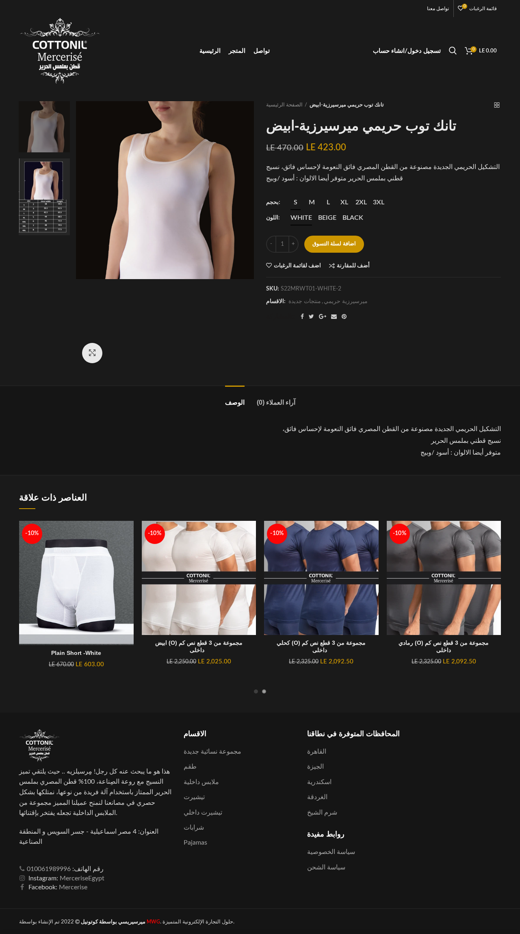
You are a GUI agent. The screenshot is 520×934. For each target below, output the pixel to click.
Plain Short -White (76, 653)
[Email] (334, 316)
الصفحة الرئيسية (284, 105)
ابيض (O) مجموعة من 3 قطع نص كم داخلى (199, 646)
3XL (378, 202)
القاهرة (316, 751)
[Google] (322, 316)
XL (344, 202)
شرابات (194, 827)
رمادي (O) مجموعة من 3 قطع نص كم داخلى (444, 646)
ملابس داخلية (201, 782)
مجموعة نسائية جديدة (212, 751)
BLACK (352, 218)
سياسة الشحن (326, 867)
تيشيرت (194, 797)
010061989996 (49, 869)
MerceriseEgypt (82, 878)
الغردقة (317, 797)
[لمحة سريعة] (127, 570)
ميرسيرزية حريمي (346, 301)
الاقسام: (276, 301)
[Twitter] (311, 316)
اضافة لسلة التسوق (334, 244)
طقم (190, 766)
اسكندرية (319, 782)
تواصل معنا (438, 8)
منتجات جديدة (304, 301)
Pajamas (195, 842)
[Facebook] (302, 316)
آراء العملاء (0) (276, 402)
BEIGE (327, 218)
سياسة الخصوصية (331, 852)
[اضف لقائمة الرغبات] (127, 534)
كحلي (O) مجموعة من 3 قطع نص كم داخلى (321, 646)
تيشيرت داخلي (203, 812)
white (301, 218)
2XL (361, 202)
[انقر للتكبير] (92, 353)
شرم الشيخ (322, 812)
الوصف (235, 402)
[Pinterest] (344, 316)
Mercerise (73, 887)
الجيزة (315, 766)
